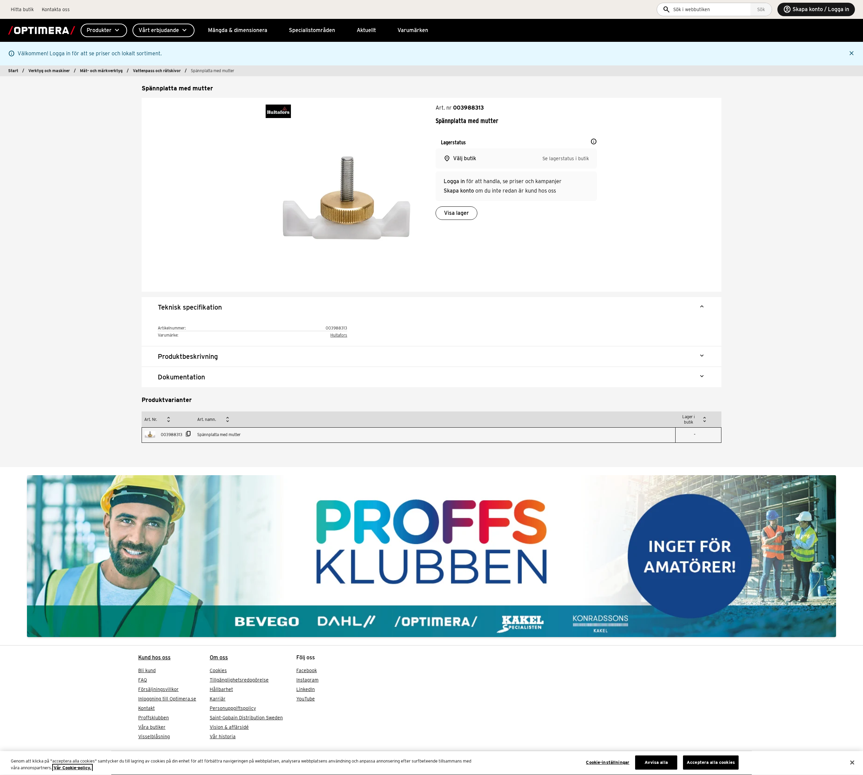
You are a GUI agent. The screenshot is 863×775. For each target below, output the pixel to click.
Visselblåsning (154, 736)
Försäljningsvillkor (158, 689)
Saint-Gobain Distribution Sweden (246, 717)
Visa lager (456, 213)
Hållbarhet (221, 689)
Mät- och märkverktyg (101, 70)
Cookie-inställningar (607, 762)
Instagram (307, 680)
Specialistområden (312, 30)
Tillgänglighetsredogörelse (239, 680)
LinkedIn (305, 689)
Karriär (218, 698)
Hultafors (338, 335)
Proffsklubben (153, 717)
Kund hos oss (154, 657)
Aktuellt (366, 30)
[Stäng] (852, 762)
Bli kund (147, 670)
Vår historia (223, 736)
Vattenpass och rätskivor (157, 70)
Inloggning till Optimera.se (167, 698)
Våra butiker (152, 727)
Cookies (218, 670)
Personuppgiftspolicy (233, 708)
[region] (431, 763)
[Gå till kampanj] (431, 556)
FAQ (142, 680)
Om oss (219, 657)
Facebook (306, 670)
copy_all (188, 434)
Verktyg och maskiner (49, 70)
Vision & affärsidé (229, 727)
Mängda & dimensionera (237, 30)
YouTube (305, 698)
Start (13, 70)
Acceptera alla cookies (711, 762)
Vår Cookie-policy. (72, 767)
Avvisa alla (656, 762)
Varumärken (412, 30)
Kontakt (146, 708)
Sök (761, 9)
